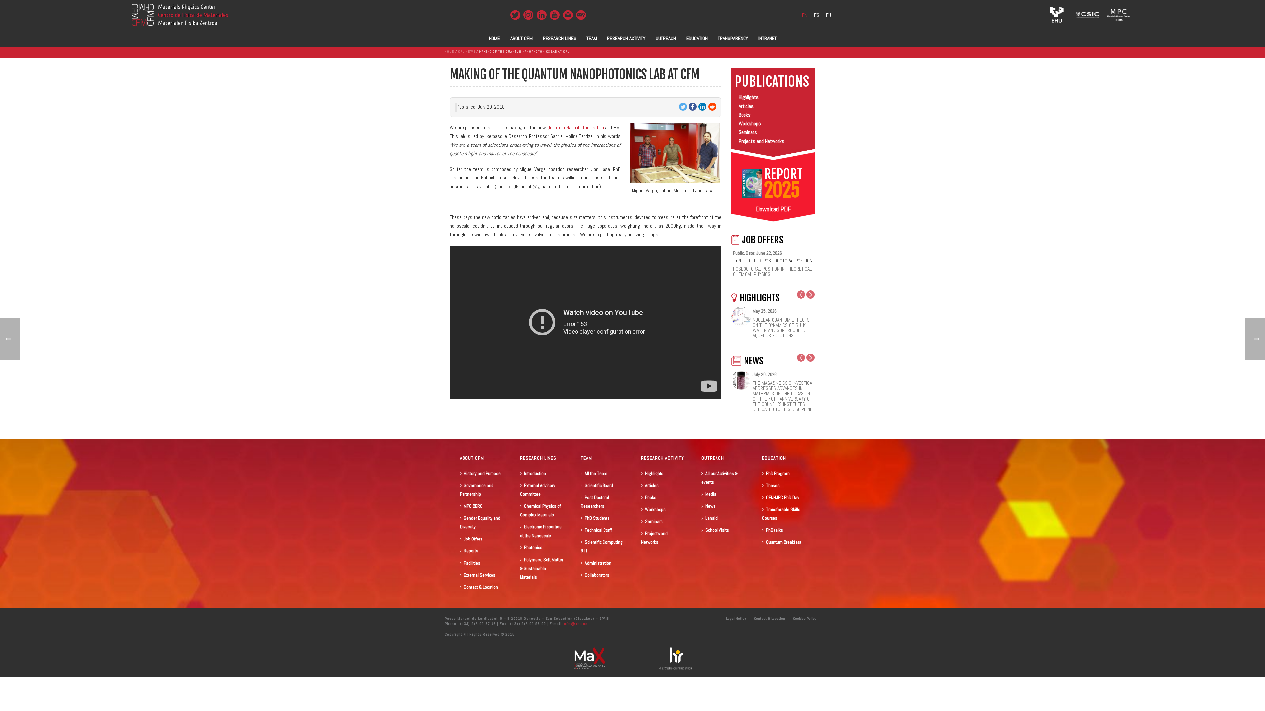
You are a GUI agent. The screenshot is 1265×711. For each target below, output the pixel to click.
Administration (598, 563)
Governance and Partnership (476, 489)
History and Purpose (482, 473)
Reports (471, 551)
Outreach (666, 38)
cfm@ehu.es (575, 623)
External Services (479, 575)
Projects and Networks (761, 141)
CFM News (466, 51)
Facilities (472, 563)
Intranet (767, 38)
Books (745, 114)
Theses (773, 485)
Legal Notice (736, 618)
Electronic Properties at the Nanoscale (541, 531)
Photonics (533, 547)
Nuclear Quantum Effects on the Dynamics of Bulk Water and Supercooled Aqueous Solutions (781, 327)
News (710, 506)
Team (591, 38)
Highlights (749, 97)
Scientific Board (599, 485)
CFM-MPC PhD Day (782, 497)
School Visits (717, 530)
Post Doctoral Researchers (595, 501)
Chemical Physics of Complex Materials (540, 510)
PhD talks (774, 530)
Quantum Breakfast (783, 542)
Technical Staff (598, 530)
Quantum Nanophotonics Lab (576, 127)
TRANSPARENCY (733, 38)
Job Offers (473, 539)
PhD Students (597, 518)
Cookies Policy (804, 618)
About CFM (521, 38)
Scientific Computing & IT (602, 546)
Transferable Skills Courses (781, 513)
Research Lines (559, 38)
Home (494, 38)
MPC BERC (473, 506)
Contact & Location (481, 587)
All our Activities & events (719, 477)
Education (697, 38)
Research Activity (626, 38)
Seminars (748, 132)
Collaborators (597, 575)
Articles (746, 106)
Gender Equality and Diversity (480, 522)
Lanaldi (711, 518)
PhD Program (778, 473)
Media (710, 494)
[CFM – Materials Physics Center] (179, 15)
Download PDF (773, 209)
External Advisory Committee (537, 489)
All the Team (596, 473)
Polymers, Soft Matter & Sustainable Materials (541, 568)
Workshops (750, 123)
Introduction (535, 473)
